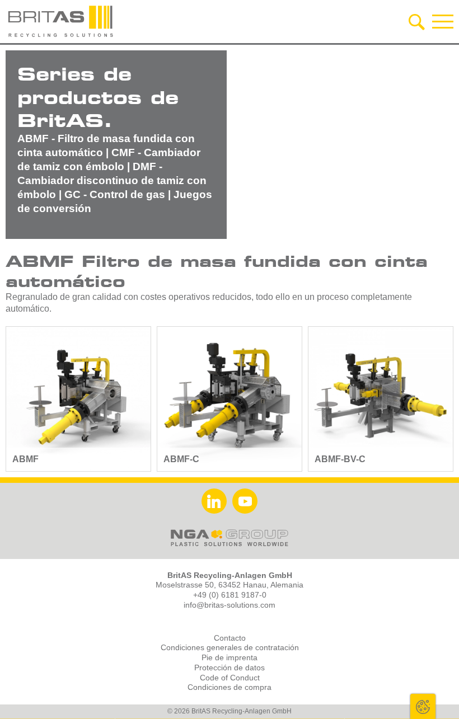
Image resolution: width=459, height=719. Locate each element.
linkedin (214, 501)
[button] (442, 21)
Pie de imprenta (229, 658)
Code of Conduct (230, 678)
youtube (244, 501)
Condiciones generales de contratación (230, 647)
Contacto (230, 638)
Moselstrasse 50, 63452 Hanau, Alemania (229, 585)
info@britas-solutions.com (229, 605)
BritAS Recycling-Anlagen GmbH (62, 21)
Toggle (422, 706)
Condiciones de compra (229, 687)
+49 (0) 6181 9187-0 (229, 595)
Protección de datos (229, 668)
